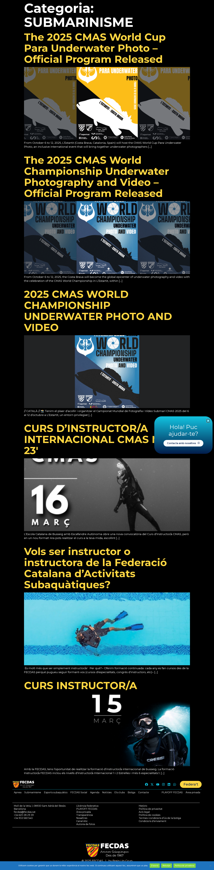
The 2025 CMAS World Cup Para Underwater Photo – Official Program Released (95, 48)
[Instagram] (163, 784)
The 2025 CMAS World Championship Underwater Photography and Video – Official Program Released (96, 177)
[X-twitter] (152, 784)
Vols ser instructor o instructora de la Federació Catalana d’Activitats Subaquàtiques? (95, 568)
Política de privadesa (184, 865)
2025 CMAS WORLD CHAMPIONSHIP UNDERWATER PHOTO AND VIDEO (98, 311)
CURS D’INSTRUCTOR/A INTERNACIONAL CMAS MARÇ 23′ (104, 439)
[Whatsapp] (174, 784)
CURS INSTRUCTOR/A (80, 685)
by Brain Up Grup (120, 860)
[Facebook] (146, 784)
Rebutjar (166, 865)
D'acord (154, 865)
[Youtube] (157, 784)
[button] (208, 420)
